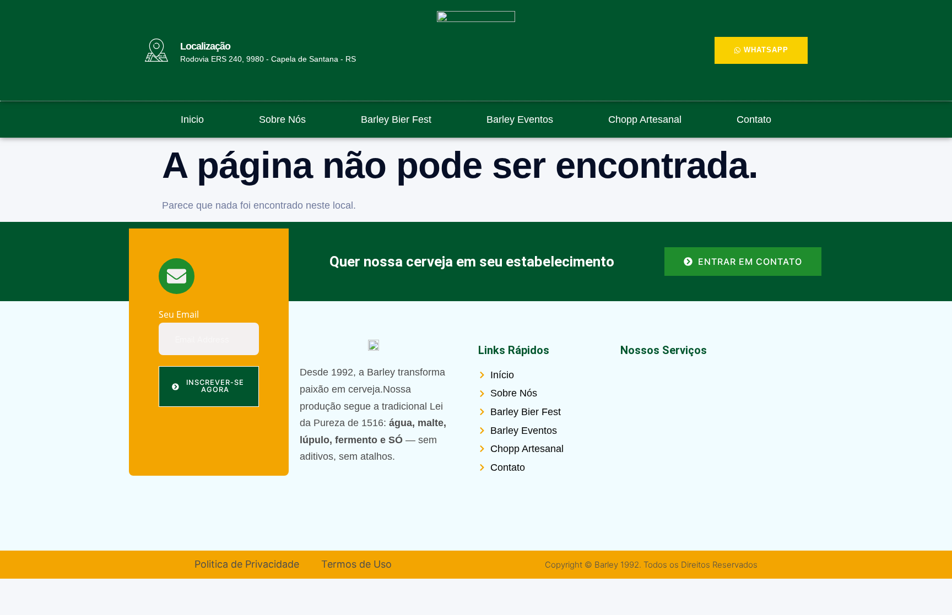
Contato (754, 119)
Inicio (192, 119)
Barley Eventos (519, 119)
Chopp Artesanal (644, 119)
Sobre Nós (282, 119)
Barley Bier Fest (396, 119)
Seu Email (179, 315)
